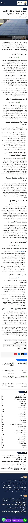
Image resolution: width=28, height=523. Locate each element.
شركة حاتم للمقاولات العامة (18, 424)
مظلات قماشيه (9, 489)
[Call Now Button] (25, 520)
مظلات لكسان (8, 340)
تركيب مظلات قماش (23, 485)
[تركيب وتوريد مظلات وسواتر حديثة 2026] (7, 366)
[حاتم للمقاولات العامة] (22, 3)
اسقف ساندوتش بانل (20, 399)
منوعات (24, 445)
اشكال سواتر (15, 480)
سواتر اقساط (22, 414)
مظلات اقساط (22, 437)
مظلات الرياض (24, 489)
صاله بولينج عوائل (21, 426)
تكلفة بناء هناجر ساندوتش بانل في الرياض (14, 455)
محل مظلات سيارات (20, 432)
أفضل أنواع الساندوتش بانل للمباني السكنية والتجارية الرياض (13, 461)
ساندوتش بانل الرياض (7, 485)
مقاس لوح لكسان (21, 348)
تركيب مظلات (22, 407)
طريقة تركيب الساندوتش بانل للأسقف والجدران (15, 465)
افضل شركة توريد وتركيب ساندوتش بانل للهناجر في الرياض (14, 458)
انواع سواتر (9, 480)
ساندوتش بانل (15, 485)
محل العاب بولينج (21, 430)
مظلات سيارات (22, 441)
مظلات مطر (24, 491)
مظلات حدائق (22, 439)
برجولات (23, 403)
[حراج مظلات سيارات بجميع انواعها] (21, 379)
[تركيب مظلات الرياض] (21, 366)
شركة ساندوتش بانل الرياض (7, 487)
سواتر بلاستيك (22, 416)
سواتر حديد (23, 418)
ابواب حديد (23, 395)
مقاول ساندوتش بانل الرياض (9, 491)
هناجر (24, 447)
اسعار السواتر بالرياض (22, 480)
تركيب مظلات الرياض (22, 370)
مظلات (24, 8)
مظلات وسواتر (18, 491)
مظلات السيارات (21, 251)
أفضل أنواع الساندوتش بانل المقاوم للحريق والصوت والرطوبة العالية (13, 468)
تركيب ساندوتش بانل (23, 482)
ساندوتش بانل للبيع (23, 487)
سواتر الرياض (16, 487)
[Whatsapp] (3, 519)
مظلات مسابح (22, 443)
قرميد (24, 428)
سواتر (24, 411)
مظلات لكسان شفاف (20, 345)
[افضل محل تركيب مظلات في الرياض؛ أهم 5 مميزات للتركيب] (7, 379)
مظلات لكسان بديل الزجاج (19, 343)
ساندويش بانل (22, 409)
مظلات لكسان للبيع (8, 345)
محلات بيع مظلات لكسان (19, 340)
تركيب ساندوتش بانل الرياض (13, 482)
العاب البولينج (22, 401)
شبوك (24, 422)
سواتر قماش (22, 420)
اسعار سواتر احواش (20, 397)
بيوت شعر (23, 405)
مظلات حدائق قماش (16, 489)
